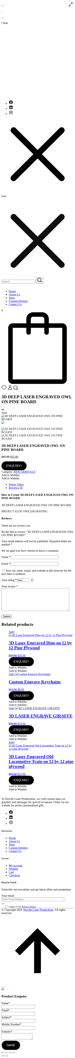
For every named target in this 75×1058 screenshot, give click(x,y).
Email (5, 563)
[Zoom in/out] (2, 1052)
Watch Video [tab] (16, 484)
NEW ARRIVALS (24, 471)
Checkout (14, 875)
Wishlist (13, 868)
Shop (12, 297)
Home (12, 291)
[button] (10, 475)
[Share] (10, 1052)
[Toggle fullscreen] (6, 1052)
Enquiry (6, 1031)
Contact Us (15, 304)
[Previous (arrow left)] (2, 1055)
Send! (11, 1045)
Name (6, 557)
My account (15, 865)
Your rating (9, 580)
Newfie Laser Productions (38, 909)
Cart (11, 872)
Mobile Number (11, 1024)
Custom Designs (18, 301)
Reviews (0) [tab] (16, 487)
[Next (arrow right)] (6, 1055)
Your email (7, 895)
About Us (14, 294)
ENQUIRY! (14, 466)
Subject (6, 1017)
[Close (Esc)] (13, 1052)
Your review (9, 586)
